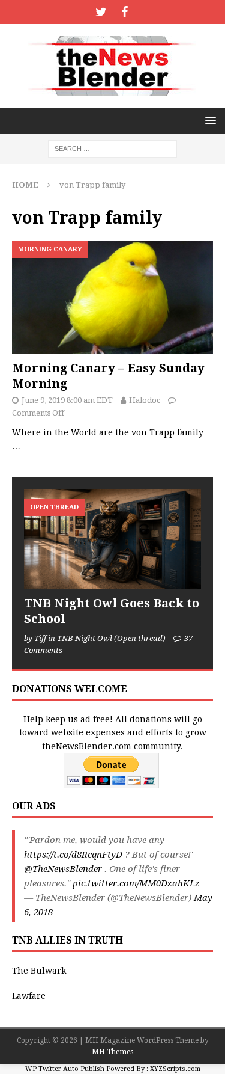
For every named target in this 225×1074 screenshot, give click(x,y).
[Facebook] (124, 12)
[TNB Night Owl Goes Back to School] (112, 539)
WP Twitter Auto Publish (64, 1069)
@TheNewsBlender (63, 869)
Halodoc (144, 400)
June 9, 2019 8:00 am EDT (67, 400)
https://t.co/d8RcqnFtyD (73, 854)
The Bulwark (39, 970)
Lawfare (29, 996)
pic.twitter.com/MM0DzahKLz (136, 883)
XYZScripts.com (175, 1069)
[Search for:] (112, 148)
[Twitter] (101, 12)
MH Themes (112, 1052)
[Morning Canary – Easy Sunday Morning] (112, 297)
